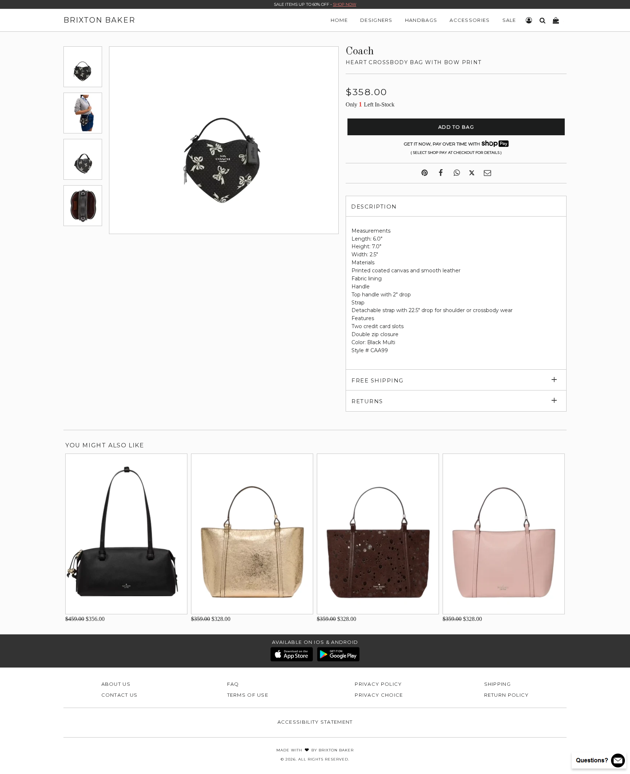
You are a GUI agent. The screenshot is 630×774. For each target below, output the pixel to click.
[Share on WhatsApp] (456, 173)
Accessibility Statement (315, 722)
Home (339, 20)
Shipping (497, 684)
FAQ (233, 684)
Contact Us (119, 695)
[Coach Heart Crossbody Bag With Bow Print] (83, 66)
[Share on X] (471, 173)
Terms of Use (248, 695)
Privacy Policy (378, 684)
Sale (509, 20)
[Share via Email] (487, 173)
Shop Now (344, 4)
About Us (116, 684)
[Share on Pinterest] (424, 173)
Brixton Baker (99, 20)
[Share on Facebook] (440, 173)
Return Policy (506, 695)
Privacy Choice (379, 695)
